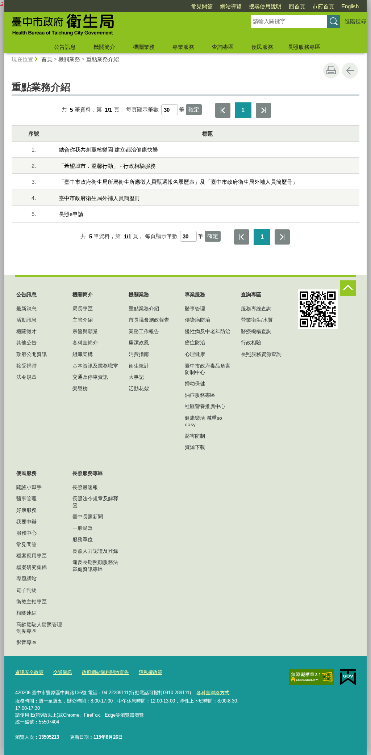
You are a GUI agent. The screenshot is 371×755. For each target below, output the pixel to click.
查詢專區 (223, 47)
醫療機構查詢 (256, 331)
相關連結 (26, 613)
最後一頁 (263, 110)
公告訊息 (65, 47)
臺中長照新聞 (87, 516)
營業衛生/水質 (257, 320)
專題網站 (26, 578)
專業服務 (183, 47)
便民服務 (262, 47)
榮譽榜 (80, 388)
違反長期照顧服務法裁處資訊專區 (95, 565)
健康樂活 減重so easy (203, 421)
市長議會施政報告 (149, 320)
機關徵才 (26, 331)
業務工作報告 (144, 331)
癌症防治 (195, 342)
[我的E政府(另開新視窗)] (348, 677)
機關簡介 (104, 47)
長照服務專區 (304, 47)
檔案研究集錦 (31, 567)
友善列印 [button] (331, 71)
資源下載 (195, 447)
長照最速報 (85, 487)
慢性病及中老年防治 (207, 331)
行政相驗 (251, 342)
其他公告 (26, 342)
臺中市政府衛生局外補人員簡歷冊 (99, 198)
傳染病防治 (197, 320)
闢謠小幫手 (29, 487)
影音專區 (26, 642)
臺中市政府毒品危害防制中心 (207, 369)
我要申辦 (26, 522)
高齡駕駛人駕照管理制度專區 (39, 628)
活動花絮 (139, 388)
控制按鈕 (348, 288)
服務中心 (26, 533)
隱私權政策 (150, 672)
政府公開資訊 (31, 354)
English (350, 6)
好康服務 (26, 510)
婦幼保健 (195, 383)
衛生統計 (139, 366)
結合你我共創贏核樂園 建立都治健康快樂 (108, 150)
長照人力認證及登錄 (95, 551)
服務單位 (82, 539)
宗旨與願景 (85, 331)
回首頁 (297, 6)
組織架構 (82, 354)
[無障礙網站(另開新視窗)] (311, 677)
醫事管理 (195, 308)
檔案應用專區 (31, 556)
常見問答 (202, 6)
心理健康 (195, 354)
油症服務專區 (200, 395)
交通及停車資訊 (90, 377)
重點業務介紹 (102, 59)
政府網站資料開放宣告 (105, 672)
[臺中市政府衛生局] (119, 26)
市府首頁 (323, 6)
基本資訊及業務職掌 (95, 366)
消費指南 (139, 354)
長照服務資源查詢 (261, 354)
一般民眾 (82, 528)
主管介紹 (82, 320)
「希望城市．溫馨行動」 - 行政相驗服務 (107, 166)
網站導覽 (231, 6)
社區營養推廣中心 (205, 406)
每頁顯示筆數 (142, 110)
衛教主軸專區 (31, 602)
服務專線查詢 (256, 308)
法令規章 (26, 377)
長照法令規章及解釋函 (95, 502)
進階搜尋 (355, 21)
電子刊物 (26, 590)
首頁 (46, 59)
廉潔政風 (139, 342)
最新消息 (26, 308)
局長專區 (82, 308)
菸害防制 (195, 436)
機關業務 (144, 47)
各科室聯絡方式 (212, 692)
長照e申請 (71, 214)
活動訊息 (26, 320)
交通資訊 (62, 672)
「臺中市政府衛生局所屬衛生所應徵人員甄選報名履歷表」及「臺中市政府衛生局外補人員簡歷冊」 (178, 182)
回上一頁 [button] (350, 71)
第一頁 (222, 110)
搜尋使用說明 (265, 6)
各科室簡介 (85, 342)
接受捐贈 (26, 366)
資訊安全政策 (29, 672)
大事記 (136, 377)
